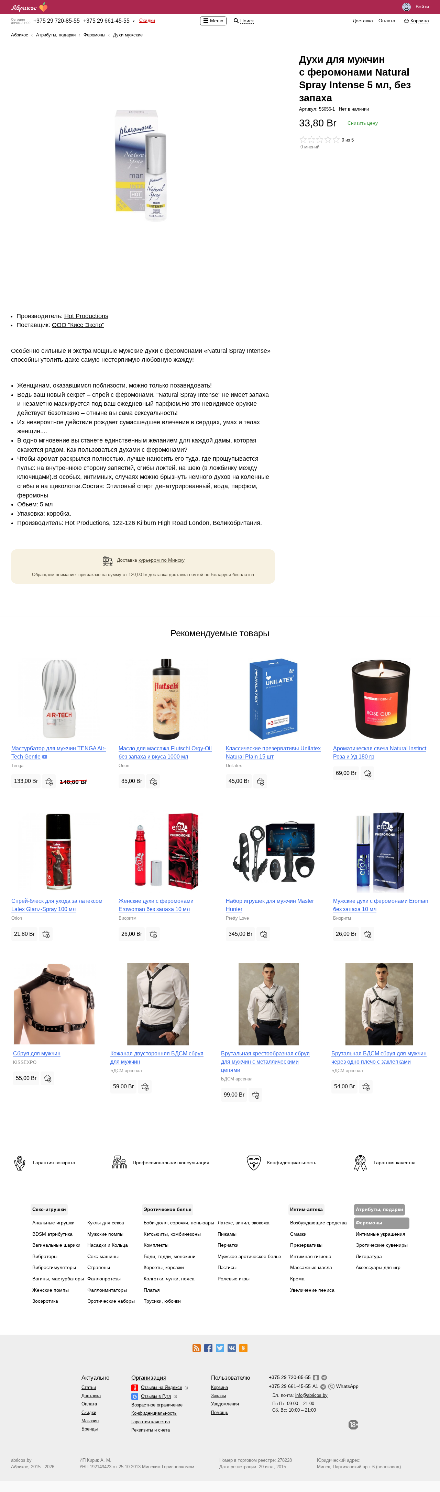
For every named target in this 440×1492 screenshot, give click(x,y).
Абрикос (19, 34)
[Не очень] (311, 139)
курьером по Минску (162, 560)
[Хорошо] (328, 139)
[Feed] (196, 1347)
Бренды (89, 1429)
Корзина (219, 1387)
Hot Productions (86, 316)
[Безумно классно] (336, 139)
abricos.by (21, 1460)
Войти (421, 6)
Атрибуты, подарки (56, 34)
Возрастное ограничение (157, 1404)
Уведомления (225, 1403)
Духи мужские (128, 34)
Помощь (219, 1412)
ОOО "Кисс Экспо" (78, 325)
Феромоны (94, 34)
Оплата (386, 20)
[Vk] (232, 1347)
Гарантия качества (150, 1421)
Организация (148, 1378)
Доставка (363, 20)
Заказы (218, 1395)
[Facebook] (208, 1347)
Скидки (147, 20)
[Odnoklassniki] (243, 1347)
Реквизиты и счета (150, 1430)
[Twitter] (220, 1347)
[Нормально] (320, 139)
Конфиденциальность (154, 1413)
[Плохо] (303, 139)
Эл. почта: (300, 1395)
